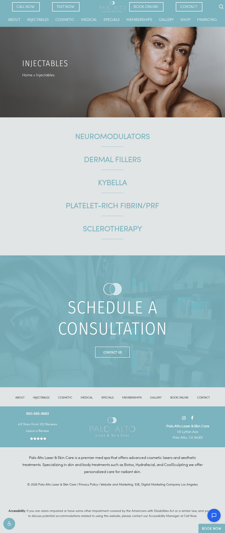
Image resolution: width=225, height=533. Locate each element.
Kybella (112, 181)
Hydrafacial (145, 464)
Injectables (41, 397)
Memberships (132, 397)
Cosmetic (65, 397)
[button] (9, 524)
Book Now (211, 528)
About (20, 397)
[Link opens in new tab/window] (184, 417)
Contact (203, 397)
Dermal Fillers (112, 158)
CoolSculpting (176, 464)
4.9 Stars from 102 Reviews (37, 424)
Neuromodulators (112, 135)
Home (27, 74)
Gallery (156, 397)
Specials (107, 397)
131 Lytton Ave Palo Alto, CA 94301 (187, 431)
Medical (87, 397)
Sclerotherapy (112, 228)
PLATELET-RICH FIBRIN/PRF (112, 205)
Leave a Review (37, 430)
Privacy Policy (88, 484)
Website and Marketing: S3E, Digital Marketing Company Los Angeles (149, 484)
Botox (129, 464)
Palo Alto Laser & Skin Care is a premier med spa (69, 457)
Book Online (179, 397)
